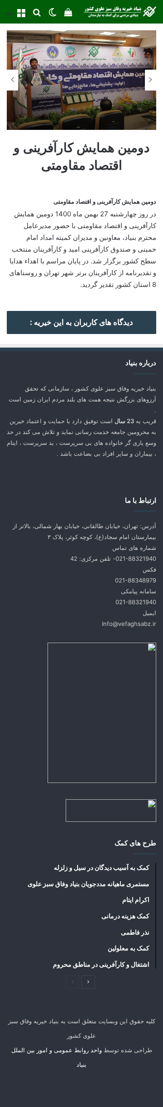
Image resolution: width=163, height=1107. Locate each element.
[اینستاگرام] (81, 1087)
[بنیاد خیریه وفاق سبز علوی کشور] (120, 11)
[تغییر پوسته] (52, 15)
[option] (81, 80)
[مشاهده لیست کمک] (68, 15)
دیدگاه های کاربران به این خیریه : (81, 322)
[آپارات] (125, 1087)
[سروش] (60, 1087)
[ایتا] (38, 1087)
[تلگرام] (103, 1087)
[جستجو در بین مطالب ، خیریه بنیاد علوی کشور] (36, 15)
